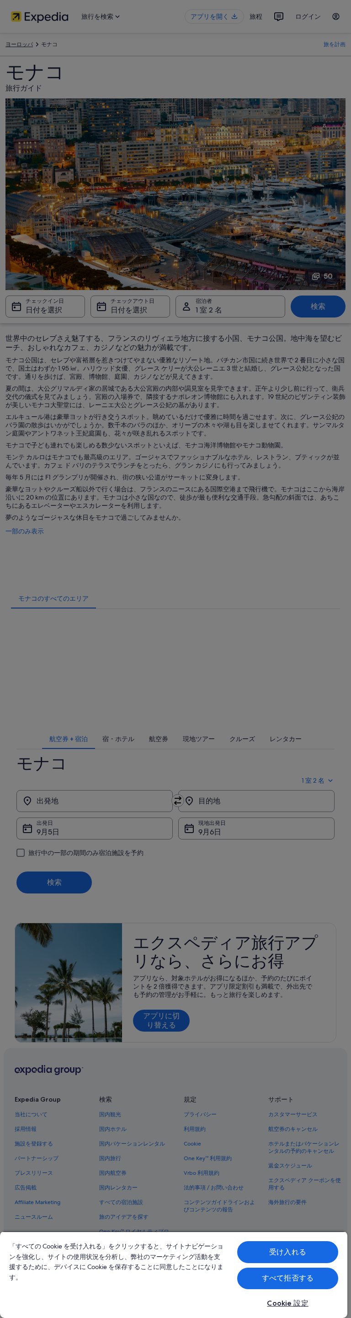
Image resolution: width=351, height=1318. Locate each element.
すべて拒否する (288, 1278)
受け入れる (287, 1252)
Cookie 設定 (287, 1303)
